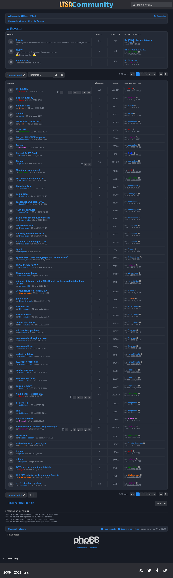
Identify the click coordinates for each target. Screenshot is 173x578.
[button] (132, 74)
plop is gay (22, 298)
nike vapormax (23, 314)
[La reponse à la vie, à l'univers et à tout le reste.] (86, 4)
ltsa (25, 572)
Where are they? (24, 418)
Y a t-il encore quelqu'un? (29, 394)
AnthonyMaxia (25, 260)
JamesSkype (24, 212)
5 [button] (154, 74)
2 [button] (141, 74)
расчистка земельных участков (33, 217)
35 (89, 92)
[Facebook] (157, 570)
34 (84, 92)
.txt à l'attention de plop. (28, 483)
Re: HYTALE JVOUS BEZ (135, 50)
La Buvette (13, 29)
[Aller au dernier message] (134, 89)
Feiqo (130, 42)
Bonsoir (20, 145)
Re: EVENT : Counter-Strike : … (138, 40)
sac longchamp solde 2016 (30, 202)
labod (130, 89)
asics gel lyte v (24, 386)
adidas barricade (24, 370)
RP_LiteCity (22, 89)
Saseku (22, 446)
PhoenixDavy (24, 309)
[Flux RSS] (141, 570)
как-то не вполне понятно (30, 178)
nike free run (22, 306)
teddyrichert (133, 121)
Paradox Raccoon (26, 268)
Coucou (20, 113)
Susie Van (23, 333)
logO (130, 129)
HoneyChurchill (25, 301)
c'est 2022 (21, 129)
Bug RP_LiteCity (24, 98)
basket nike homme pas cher (31, 241)
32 (75, 92)
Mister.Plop (133, 52)
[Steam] (165, 570)
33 (79, 92)
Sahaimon (23, 188)
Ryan (21, 156)
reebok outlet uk (24, 354)
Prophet (22, 252)
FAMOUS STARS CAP (27, 362)
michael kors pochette (27, 330)
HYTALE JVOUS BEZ (27, 265)
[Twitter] (149, 570)
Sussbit (22, 148)
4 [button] (150, 74)
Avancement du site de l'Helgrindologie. (37, 426)
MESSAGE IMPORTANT (28, 121)
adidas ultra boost (25, 322)
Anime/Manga (23, 60)
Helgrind (131, 62)
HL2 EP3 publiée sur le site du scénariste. (38, 475)
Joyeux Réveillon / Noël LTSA (31, 291)
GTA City (14, 559)
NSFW (19, 50)
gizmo (21, 116)
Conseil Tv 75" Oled (26, 153)
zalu (18, 410)
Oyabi (130, 153)
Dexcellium (24, 172)
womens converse (25, 378)
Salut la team (23, 105)
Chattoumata (25, 293)
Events (19, 40)
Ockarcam (23, 180)
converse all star (24, 346)
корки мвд (22, 194)
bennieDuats (133, 186)
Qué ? (19, 249)
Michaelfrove (24, 275)
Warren (131, 105)
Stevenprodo (24, 220)
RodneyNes (24, 196)
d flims (19, 459)
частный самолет (25, 210)
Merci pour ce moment (28, 170)
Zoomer (22, 108)
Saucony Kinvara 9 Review (30, 233)
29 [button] (161, 74)
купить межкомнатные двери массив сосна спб (42, 257)
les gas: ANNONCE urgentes (30, 137)
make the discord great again (31, 443)
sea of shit (21, 435)
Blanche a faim (24, 186)
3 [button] (145, 74)
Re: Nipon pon (131, 60)
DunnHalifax (24, 228)
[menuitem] (32, 16)
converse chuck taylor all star (31, 338)
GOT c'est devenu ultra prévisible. (34, 467)
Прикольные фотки (26, 273)
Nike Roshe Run (24, 225)
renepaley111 (24, 286)
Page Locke (24, 372)
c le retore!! (22, 403)
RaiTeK (22, 91)
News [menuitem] (25, 16)
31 (70, 92)
